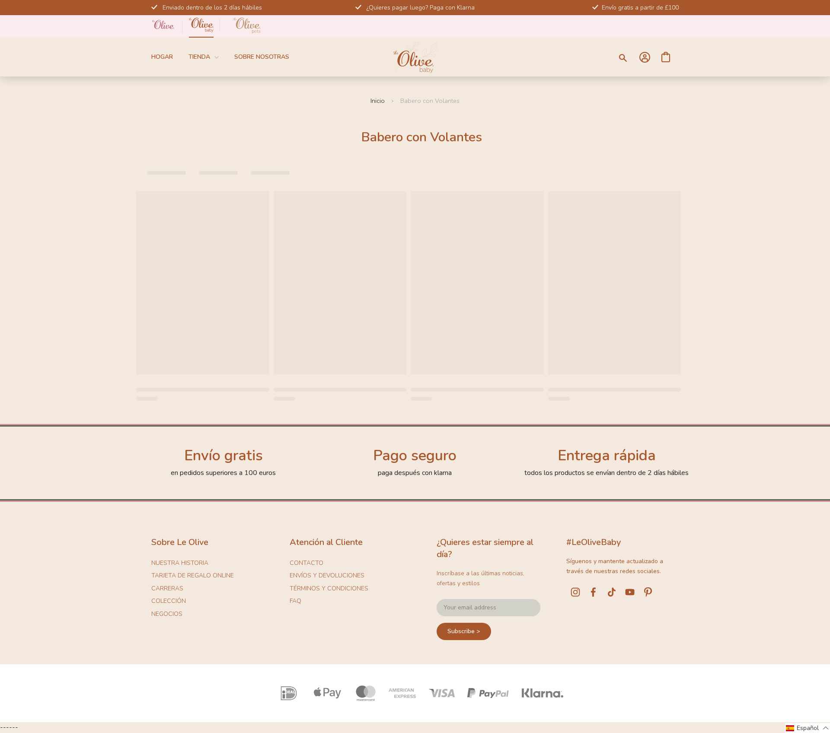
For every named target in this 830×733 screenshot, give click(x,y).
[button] (807, 728)
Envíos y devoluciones (327, 575)
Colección (168, 601)
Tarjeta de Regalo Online (192, 575)
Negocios (166, 614)
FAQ (295, 601)
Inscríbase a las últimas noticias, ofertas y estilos (480, 578)
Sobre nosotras (261, 57)
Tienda (199, 57)
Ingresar (644, 57)
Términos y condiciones (329, 588)
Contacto (306, 563)
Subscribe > (463, 631)
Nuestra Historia (179, 563)
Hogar (162, 57)
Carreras (167, 588)
